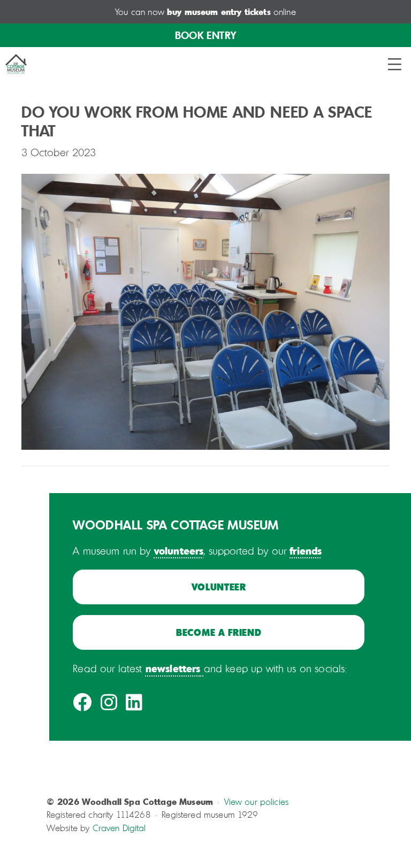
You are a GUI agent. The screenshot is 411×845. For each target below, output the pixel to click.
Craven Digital (119, 828)
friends (306, 550)
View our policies (256, 801)
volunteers (179, 550)
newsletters (173, 668)
